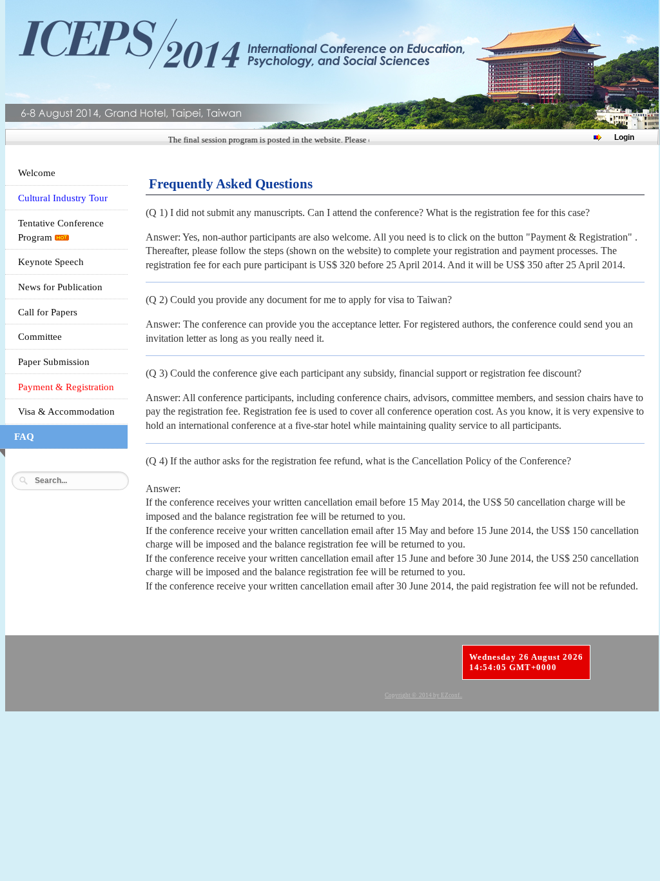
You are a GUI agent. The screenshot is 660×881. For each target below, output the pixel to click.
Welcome (36, 173)
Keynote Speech (51, 262)
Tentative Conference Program (61, 230)
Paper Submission (54, 362)
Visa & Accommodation (66, 411)
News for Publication (60, 287)
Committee (40, 337)
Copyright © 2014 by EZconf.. (423, 695)
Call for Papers (47, 312)
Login (624, 137)
